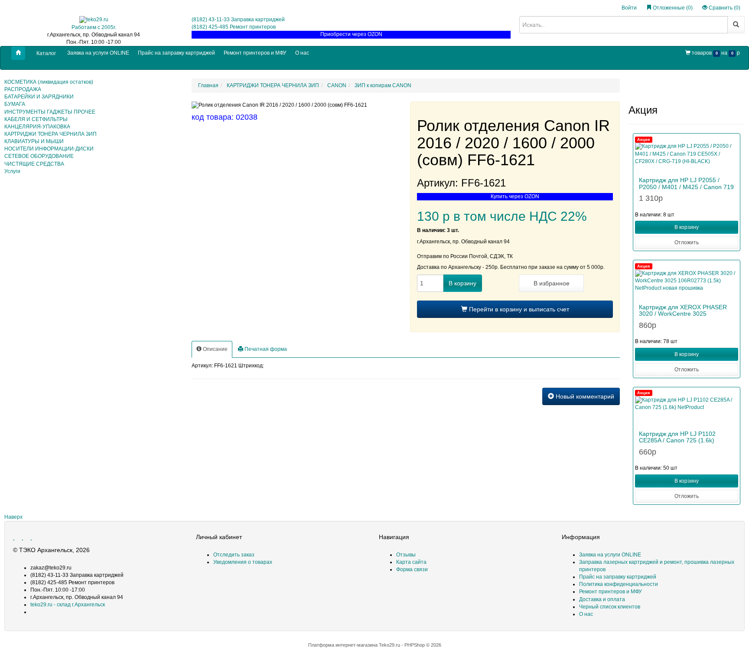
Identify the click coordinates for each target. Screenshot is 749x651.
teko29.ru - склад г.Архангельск (67, 605)
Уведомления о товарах (242, 562)
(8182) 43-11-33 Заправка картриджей (238, 19)
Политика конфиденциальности (618, 584)
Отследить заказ (233, 555)
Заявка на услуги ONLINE (98, 53)
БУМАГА (14, 104)
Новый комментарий (584, 396)
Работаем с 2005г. (94, 27)
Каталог (46, 53)
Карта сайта (411, 562)
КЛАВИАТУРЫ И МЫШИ (34, 141)
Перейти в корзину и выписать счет (518, 309)
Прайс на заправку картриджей (176, 53)
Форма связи (412, 569)
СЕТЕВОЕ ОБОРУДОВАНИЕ (39, 156)
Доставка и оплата (602, 599)
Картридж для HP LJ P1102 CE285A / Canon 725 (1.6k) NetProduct (677, 440)
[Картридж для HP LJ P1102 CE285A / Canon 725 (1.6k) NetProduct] (686, 409)
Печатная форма (265, 349)
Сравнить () (723, 8)
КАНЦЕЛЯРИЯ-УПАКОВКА (37, 127)
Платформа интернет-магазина (343, 645)
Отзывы (406, 555)
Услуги (12, 171)
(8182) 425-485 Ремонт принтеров (234, 27)
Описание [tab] (215, 349)
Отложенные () (672, 8)
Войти (629, 8)
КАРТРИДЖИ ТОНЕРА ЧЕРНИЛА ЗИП (50, 134)
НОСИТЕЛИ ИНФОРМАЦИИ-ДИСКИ (49, 149)
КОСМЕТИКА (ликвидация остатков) (48, 82)
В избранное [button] (552, 283)
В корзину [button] (686, 227)
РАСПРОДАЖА (22, 89)
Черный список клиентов (609, 607)
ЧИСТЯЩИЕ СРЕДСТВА (34, 164)
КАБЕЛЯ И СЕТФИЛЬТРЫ (36, 119)
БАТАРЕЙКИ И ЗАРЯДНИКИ (39, 97)
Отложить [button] (686, 242)
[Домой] (18, 53)
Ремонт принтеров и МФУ (255, 53)
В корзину (462, 283)
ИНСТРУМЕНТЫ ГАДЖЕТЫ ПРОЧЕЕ (49, 112)
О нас (302, 53)
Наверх (13, 517)
